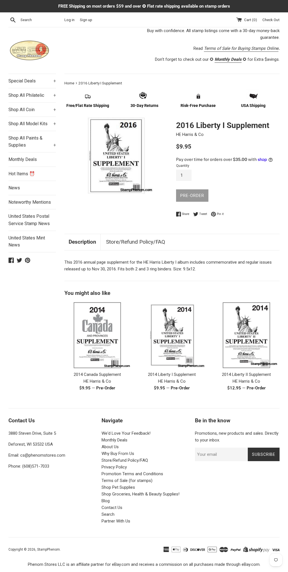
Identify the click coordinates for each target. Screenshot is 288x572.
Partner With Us (116, 521)
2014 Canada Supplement (97, 374)
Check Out (271, 19)
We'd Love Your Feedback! (126, 433)
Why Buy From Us (118, 453)
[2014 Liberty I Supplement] (172, 335)
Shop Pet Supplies (118, 487)
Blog (106, 500)
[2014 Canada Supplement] (97, 335)
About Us (110, 446)
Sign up (86, 19)
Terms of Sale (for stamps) (127, 480)
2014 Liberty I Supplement (172, 374)
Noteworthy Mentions (29, 202)
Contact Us (112, 507)
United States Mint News (26, 241)
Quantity (182, 166)
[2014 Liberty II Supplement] (246, 335)
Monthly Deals (22, 159)
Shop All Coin (32, 109)
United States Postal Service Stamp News (29, 220)
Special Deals (32, 81)
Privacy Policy (114, 467)
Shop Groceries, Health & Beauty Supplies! (140, 494)
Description (82, 242)
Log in (69, 19)
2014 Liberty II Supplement (246, 374)
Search (108, 514)
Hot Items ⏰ (21, 173)
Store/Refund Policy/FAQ (135, 242)
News (14, 187)
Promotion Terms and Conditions (132, 473)
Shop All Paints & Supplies (32, 141)
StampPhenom (48, 549)
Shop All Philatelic (32, 95)
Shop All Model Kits (32, 123)
